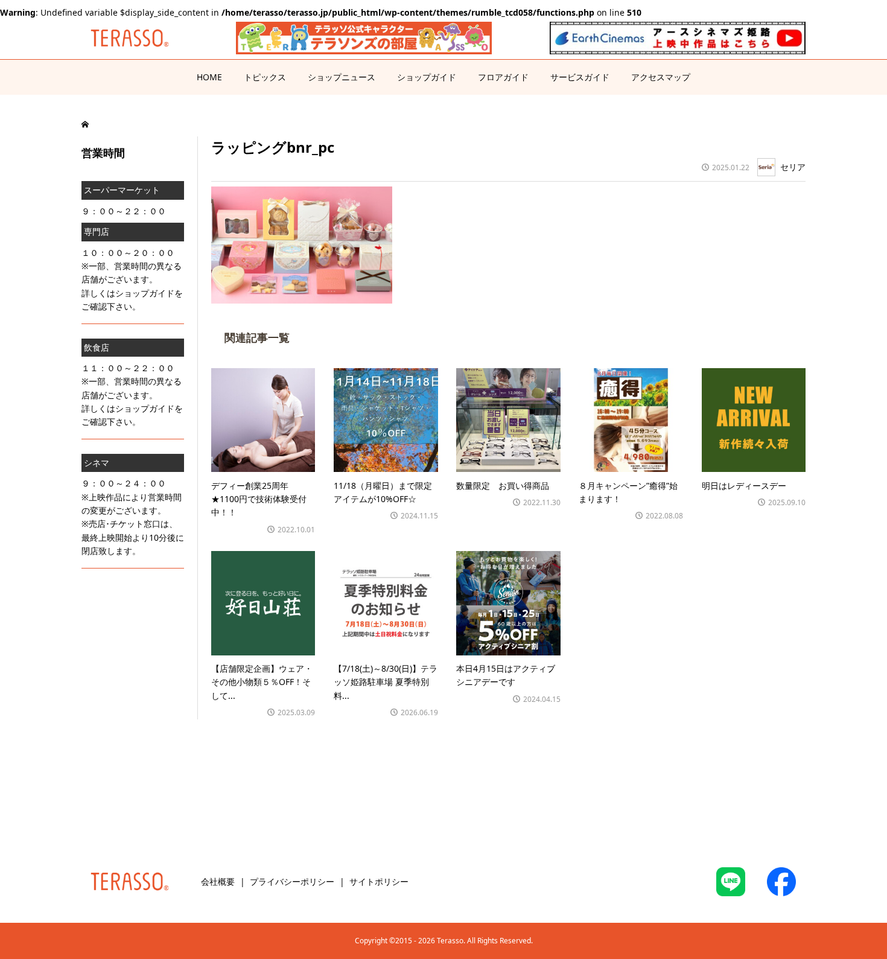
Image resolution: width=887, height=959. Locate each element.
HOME (209, 77)
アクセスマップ (660, 77)
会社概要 (218, 881)
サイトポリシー (379, 881)
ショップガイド (426, 77)
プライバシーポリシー (292, 881)
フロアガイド (503, 77)
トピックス (265, 77)
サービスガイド (579, 77)
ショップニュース (341, 77)
